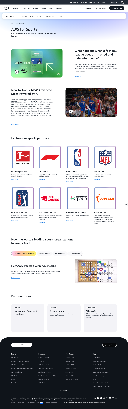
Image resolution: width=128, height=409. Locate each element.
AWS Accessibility (98, 376)
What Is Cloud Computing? (20, 361)
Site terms (21, 402)
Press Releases (16, 383)
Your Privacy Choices (33, 402)
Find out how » (15, 278)
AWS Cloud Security (17, 372)
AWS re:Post (97, 365)
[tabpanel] (64, 271)
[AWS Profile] (122, 2)
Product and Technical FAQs (47, 376)
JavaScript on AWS (71, 379)
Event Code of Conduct (100, 383)
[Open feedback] (126, 204)
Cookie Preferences (51, 402)
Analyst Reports (43, 379)
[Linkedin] (101, 398)
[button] (25, 8)
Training (41, 361)
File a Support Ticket (99, 361)
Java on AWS (69, 372)
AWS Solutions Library (45, 368)
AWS (12, 23)
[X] (95, 398)
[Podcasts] (113, 398)
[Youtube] (110, 398)
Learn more (15, 124)
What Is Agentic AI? (17, 365)
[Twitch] (107, 398)
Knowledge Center (99, 368)
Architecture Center (44, 372)
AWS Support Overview (100, 372)
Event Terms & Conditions (101, 386)
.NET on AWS (69, 365)
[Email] (116, 398)
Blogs (13, 379)
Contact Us (96, 358)
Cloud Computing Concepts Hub (22, 368)
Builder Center (70, 358)
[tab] (24, 253)
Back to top (63, 390)
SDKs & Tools (69, 361)
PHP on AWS (69, 376)
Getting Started (43, 358)
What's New (15, 376)
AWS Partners (43, 383)
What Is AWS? (15, 358)
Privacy (13, 402)
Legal (94, 379)
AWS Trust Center (44, 365)
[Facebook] (98, 398)
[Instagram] (104, 398)
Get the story (79, 76)
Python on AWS (70, 368)
